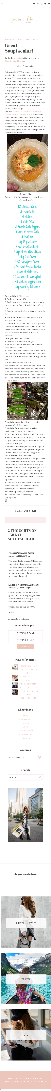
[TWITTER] (49, 4)
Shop (16, 1081)
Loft (25, 727)
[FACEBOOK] (38, 4)
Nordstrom (25, 734)
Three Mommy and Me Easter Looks (29, 669)
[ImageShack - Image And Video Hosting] (6, 501)
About (8, 1081)
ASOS (25, 716)
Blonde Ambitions (14, 61)
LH (45, 1081)
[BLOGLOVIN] (34, 4)
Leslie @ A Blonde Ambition (23, 584)
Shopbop (26, 738)
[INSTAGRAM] (41, 4)
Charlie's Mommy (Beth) (21, 553)
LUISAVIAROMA (25, 731)
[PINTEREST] (45, 4)
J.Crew (25, 723)
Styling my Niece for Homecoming (29, 694)
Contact (26, 1081)
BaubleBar (25, 719)
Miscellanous (32, 39)
